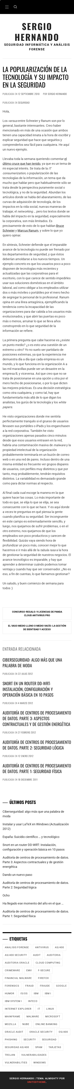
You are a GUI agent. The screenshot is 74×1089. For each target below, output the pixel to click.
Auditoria (54, 955)
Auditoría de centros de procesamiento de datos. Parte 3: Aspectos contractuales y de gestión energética (37, 718)
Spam (38, 1047)
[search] (15, 7)
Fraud (29, 985)
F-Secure (44, 970)
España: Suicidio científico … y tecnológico (31, 837)
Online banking (46, 1024)
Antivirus (42, 947)
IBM (36, 993)
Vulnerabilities (16, 1062)
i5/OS (24, 993)
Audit (37, 955)
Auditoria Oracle (17, 962)
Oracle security (40, 1031)
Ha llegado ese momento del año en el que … (33, 903)
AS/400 (59, 947)
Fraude (45, 985)
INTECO (33, 1001)
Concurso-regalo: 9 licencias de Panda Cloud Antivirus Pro (37, 613)
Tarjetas (55, 1047)
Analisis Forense (17, 947)
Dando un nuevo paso (17, 874)
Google (61, 985)
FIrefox (43, 978)
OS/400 (63, 1031)
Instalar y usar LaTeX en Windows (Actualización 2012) (36, 826)
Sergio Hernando (37, 31)
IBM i (48, 993)
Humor (9, 993)
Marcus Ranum (28, 230)
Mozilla (10, 1024)
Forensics (12, 985)
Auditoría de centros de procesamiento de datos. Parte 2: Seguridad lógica (37, 745)
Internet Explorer (18, 1008)
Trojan (10, 1054)
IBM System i (13, 1001)
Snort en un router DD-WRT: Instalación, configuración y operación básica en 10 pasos (28, 689)
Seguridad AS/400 (17, 1047)
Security (30, 1039)
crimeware (12, 970)
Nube (25, 1024)
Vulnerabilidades (33, 1054)
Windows (39, 1062)
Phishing (11, 1039)
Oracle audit (14, 1031)
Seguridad (24, 102)
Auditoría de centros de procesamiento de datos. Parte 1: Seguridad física (37, 768)
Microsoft (52, 1016)
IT (39, 1008)
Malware (33, 1016)
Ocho (6, 895)
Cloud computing (48, 962)
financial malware (18, 978)
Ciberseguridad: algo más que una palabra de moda (32, 663)
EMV (29, 970)
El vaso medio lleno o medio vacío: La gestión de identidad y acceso (37, 627)
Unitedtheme (36, 1082)
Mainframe (12, 1016)
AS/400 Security (16, 955)
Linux (50, 1008)
